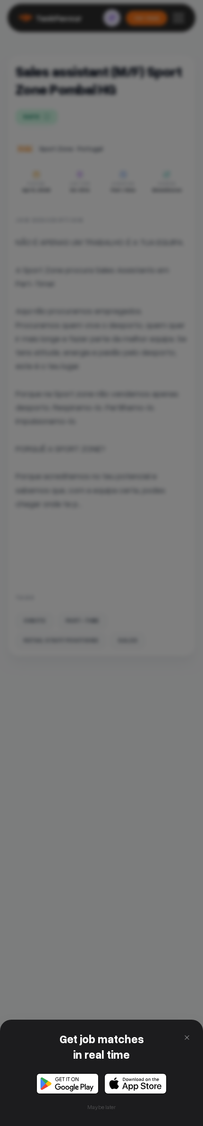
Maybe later (101, 1106)
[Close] (187, 1037)
